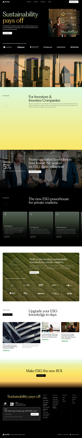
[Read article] (21, 332)
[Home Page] (6, 2)
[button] (29, 2)
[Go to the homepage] (6, 434)
